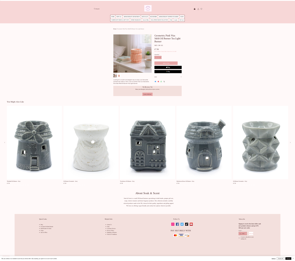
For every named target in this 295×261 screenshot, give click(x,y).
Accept (288, 258)
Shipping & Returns (112, 232)
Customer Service (111, 228)
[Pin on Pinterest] (158, 81)
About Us (109, 224)
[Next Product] (290, 142)
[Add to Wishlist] (180, 63)
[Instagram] (172, 224)
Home (114, 29)
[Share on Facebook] (155, 81)
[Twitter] (182, 224)
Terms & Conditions (112, 234)
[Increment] (160, 57)
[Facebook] (177, 224)
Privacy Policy (110, 230)
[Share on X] (164, 81)
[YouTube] (191, 224)
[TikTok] (186, 224)
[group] (147, 146)
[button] (194, 9)
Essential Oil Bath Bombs (47, 226)
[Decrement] (156, 57)
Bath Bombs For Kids (46, 228)
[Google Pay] (168, 71)
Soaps (42, 230)
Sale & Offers (44, 232)
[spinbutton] (158, 57)
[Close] (293, 258)
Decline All (280, 258)
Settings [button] (274, 258)
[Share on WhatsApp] (161, 81)
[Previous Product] (5, 142)
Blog (42, 224)
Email (240, 230)
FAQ (108, 226)
